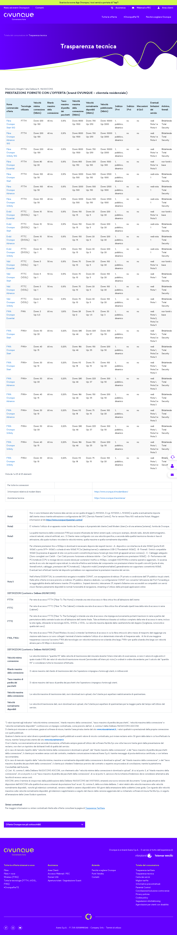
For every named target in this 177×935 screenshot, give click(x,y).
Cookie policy (142, 897)
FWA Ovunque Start (10, 334)
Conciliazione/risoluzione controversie (152, 891)
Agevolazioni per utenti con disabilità (152, 904)
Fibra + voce (9, 873)
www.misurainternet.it (106, 729)
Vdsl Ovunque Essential (10, 265)
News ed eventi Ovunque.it (16, 7)
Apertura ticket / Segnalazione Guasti (64, 880)
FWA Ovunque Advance (10, 382)
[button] (44, 825)
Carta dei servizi (143, 877)
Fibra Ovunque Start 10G (10, 124)
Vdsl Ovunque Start (10, 277)
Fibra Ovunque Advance (10, 190)
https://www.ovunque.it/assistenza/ (110, 498)
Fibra (6, 870)
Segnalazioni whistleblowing (148, 901)
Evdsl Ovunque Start (10, 227)
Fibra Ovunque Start (10, 177)
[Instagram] (13, 928)
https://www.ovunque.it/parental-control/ (64, 520)
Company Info (97, 927)
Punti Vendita (98, 873)
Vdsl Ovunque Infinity (10, 302)
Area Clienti (53, 870)
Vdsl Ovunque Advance (10, 290)
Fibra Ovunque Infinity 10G (11, 152)
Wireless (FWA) (11, 877)
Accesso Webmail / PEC (59, 873)
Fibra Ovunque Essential (10, 165)
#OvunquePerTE (11, 887)
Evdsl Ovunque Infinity (10, 252)
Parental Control (143, 887)
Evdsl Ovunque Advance (10, 240)
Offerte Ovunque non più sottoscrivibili (23, 824)
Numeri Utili (53, 877)
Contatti (39, 7)
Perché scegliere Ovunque (104, 870)
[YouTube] (20, 928)
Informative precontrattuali (148, 884)
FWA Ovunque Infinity (10, 429)
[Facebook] (6, 928)
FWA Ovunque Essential (10, 315)
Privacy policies (143, 894)
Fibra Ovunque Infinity (10, 202)
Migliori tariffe (142, 880)
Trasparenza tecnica (145, 873)
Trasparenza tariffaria (145, 870)
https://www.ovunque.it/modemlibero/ (111, 491)
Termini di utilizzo (113, 927)
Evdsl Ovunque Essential (10, 215)
